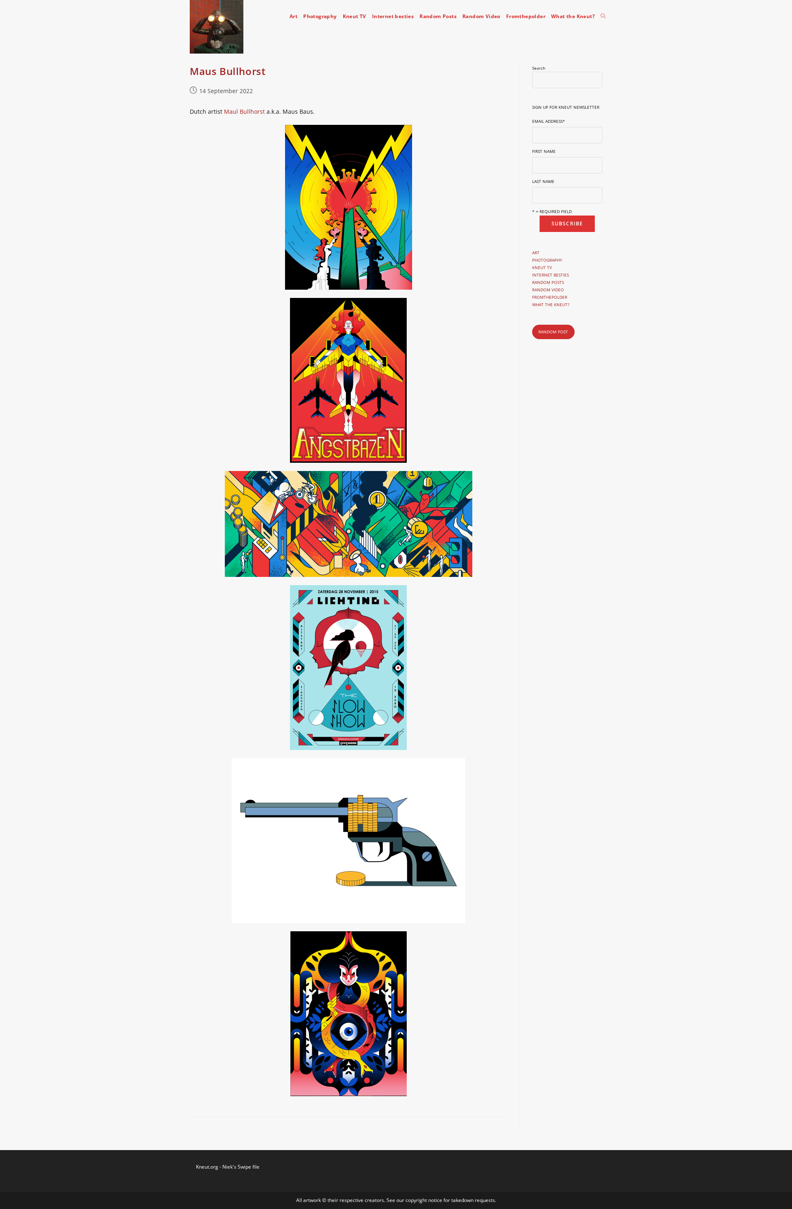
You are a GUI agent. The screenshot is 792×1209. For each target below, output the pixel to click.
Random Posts (548, 282)
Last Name (543, 181)
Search (538, 68)
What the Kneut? (550, 304)
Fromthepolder (549, 297)
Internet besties (550, 275)
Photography (547, 260)
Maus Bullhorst (227, 71)
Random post (553, 332)
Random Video (548, 290)
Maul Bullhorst (244, 111)
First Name (544, 151)
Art (536, 252)
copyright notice (424, 1200)
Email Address (548, 121)
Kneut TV (542, 267)
